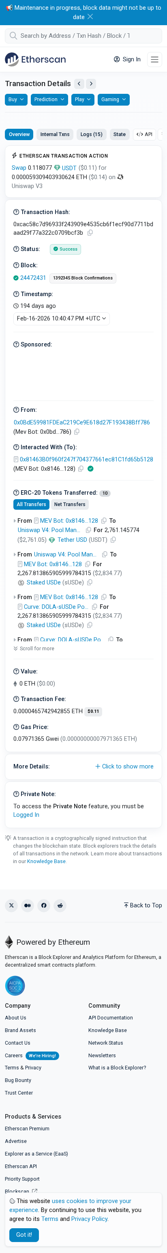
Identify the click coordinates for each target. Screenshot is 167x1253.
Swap (19, 167)
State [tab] (119, 134)
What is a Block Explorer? (117, 1068)
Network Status (105, 1043)
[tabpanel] (83, 486)
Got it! (24, 1234)
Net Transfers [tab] (70, 504)
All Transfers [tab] (31, 504)
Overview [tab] (19, 134)
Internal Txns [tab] (55, 134)
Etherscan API (21, 1166)
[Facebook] (43, 905)
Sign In (131, 59)
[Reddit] (60, 905)
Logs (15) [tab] (92, 134)
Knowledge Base (46, 861)
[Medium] (27, 905)
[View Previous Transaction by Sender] (79, 84)
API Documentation (110, 1018)
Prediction (46, 99)
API (148, 134)
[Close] (90, 16)
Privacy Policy (89, 1219)
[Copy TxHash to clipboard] (90, 232)
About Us (15, 1018)
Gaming (110, 99)
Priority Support (22, 1179)
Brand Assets (20, 1030)
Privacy (33, 1068)
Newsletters (102, 1055)
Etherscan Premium (27, 1128)
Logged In (26, 815)
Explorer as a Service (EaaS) (36, 1154)
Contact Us (17, 1043)
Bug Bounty (18, 1080)
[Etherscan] (35, 59)
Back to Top (146, 905)
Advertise (16, 1141)
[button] (83, 766)
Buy (13, 99)
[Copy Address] (76, 431)
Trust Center (19, 1093)
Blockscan (17, 1191)
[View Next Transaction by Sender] (91, 84)
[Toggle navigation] (154, 59)
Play (79, 99)
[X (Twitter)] (11, 905)
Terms (12, 1068)
